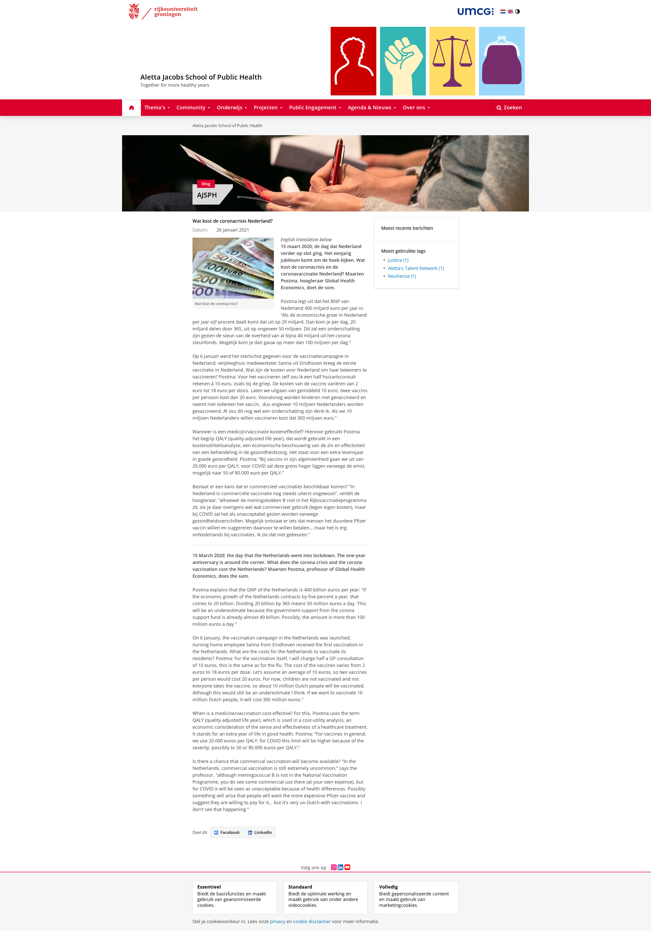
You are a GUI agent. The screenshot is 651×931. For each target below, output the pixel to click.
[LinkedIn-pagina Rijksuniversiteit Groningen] (340, 867)
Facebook (230, 832)
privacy (277, 921)
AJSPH (207, 195)
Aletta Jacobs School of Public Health (227, 125)
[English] (510, 11)
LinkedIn (263, 832)
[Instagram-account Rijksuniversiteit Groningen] (334, 867)
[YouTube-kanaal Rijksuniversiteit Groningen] (347, 867)
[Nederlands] (503, 11)
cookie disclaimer (312, 921)
